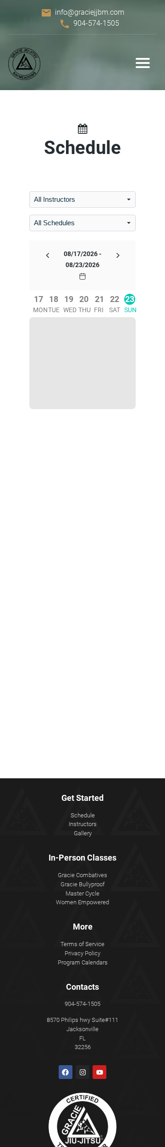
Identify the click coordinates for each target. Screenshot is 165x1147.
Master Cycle (82, 893)
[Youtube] (99, 1072)
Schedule (83, 815)
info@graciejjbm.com (89, 12)
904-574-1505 (96, 23)
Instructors (83, 824)
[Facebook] (65, 1072)
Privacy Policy (82, 953)
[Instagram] (82, 1072)
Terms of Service (82, 944)
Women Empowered (82, 902)
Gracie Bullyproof (82, 884)
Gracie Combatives (82, 875)
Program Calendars (83, 962)
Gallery (83, 833)
